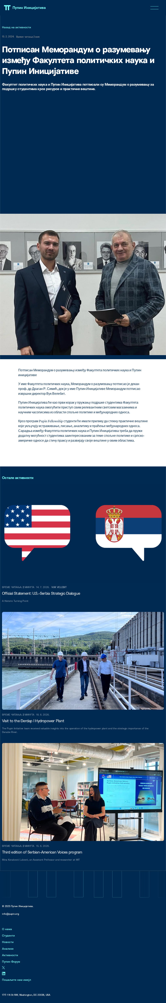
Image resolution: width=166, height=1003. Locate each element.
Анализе (8, 948)
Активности (10, 955)
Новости (8, 942)
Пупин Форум (11, 961)
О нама (7, 929)
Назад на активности (16, 27)
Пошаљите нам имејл (16, 979)
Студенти (8, 935)
